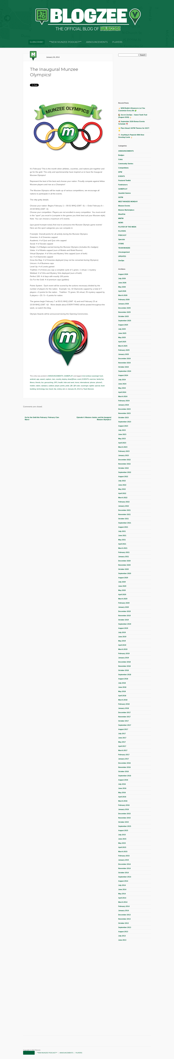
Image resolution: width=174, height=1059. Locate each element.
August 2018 (123, 679)
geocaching (48, 382)
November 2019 (124, 616)
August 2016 (123, 780)
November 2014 (124, 868)
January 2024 (123, 405)
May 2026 (122, 287)
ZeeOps (121, 261)
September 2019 (124, 624)
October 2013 (123, 923)
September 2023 (124, 422)
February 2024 (124, 401)
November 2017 (124, 717)
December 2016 (124, 763)
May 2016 (122, 793)
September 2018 (124, 675)
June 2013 (122, 940)
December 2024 (124, 359)
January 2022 (123, 506)
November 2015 (124, 818)
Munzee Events (124, 206)
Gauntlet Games (124, 193)
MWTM (120, 218)
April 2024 (122, 392)
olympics (44, 386)
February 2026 (124, 300)
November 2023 (124, 413)
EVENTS (85, 379)
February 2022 (124, 502)
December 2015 (124, 814)
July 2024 (122, 380)
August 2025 (123, 325)
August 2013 (123, 932)
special (97, 386)
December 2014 (124, 864)
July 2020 (122, 582)
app (37, 379)
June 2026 (122, 283)
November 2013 (124, 919)
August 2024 (123, 375)
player (57, 386)
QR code (76, 386)
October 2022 (123, 468)
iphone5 (99, 382)
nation (38, 386)
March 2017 (122, 750)
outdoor (51, 386)
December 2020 (124, 561)
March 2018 (122, 700)
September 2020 (124, 573)
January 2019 (123, 658)
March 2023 (122, 447)
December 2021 (124, 510)
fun (42, 382)
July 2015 (122, 835)
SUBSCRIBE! (36, 42)
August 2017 (123, 729)
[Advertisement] (138, 79)
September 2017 (124, 725)
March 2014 (122, 902)
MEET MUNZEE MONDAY (128, 202)
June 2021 (122, 536)
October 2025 (123, 316)
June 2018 (122, 687)
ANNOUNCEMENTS (97, 42)
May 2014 (122, 894)
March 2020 (122, 599)
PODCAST (122, 235)
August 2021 (123, 527)
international (84, 382)
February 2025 (124, 350)
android (33, 379)
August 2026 (123, 274)
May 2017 (122, 742)
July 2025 (122, 329)
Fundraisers (123, 185)
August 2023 (123, 426)
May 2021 (122, 540)
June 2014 (122, 889)
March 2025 (122, 346)
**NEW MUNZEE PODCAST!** (65, 42)
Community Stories (125, 164)
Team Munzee (88, 389)
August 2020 (123, 578)
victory (59, 389)
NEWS (120, 223)
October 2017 (123, 721)
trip (55, 389)
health (60, 382)
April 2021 (122, 544)
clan (53, 379)
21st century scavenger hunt (92, 376)
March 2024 (122, 396)
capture (48, 379)
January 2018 (123, 708)
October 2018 (123, 670)
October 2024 (123, 367)
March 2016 (122, 801)
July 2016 (122, 784)
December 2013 (124, 915)
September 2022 (124, 472)
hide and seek (69, 382)
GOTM (120, 197)
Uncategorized (124, 252)
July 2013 (122, 936)
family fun (100, 379)
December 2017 (124, 712)
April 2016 (122, 797)
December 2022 (124, 460)
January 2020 (123, 607)
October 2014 (123, 873)
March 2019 (122, 649)
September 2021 (124, 523)
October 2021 (123, 519)
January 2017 (123, 759)
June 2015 (122, 839)
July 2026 (122, 278)
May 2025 (122, 337)
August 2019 (123, 628)
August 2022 (123, 477)
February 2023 (124, 451)
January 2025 (123, 354)
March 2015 (122, 852)
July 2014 (122, 885)
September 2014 (124, 877)
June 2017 (122, 738)
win (64, 389)
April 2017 (122, 746)
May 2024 (122, 388)
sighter (91, 386)
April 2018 (122, 696)
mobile (32, 386)
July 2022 (122, 481)
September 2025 (124, 321)
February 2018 (124, 704)
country (58, 379)
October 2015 (123, 822)
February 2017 (124, 755)
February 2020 (124, 603)
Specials (121, 239)
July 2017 (122, 734)
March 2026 (122, 295)
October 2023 (123, 418)
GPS (55, 382)
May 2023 (122, 439)
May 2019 (122, 641)
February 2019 (124, 653)
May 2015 (122, 843)
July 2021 (122, 531)
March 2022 (122, 498)
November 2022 (124, 464)
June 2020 (122, 586)
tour (47, 389)
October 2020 (123, 569)
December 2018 (124, 662)
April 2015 (122, 847)
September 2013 (124, 927)
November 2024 (124, 363)
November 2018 (124, 666)
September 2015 (124, 826)
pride (67, 386)
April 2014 (122, 898)
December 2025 (124, 308)
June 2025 (122, 333)
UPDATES (122, 256)
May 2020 (122, 590)
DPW (120, 172)
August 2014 (123, 881)
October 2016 (123, 771)
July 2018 (122, 683)
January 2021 (123, 557)
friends (38, 382)
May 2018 (122, 691)
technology (41, 389)
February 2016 (124, 805)
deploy (64, 379)
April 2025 (122, 342)
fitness (32, 382)
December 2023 (124, 409)
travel (51, 389)
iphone (92, 382)
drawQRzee (72, 379)
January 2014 (123, 911)
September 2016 (124, 776)
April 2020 (122, 594)
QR (71, 386)
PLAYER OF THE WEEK (127, 227)
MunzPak (121, 214)
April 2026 (122, 291)
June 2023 (122, 434)
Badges (121, 155)
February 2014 (124, 906)
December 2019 (124, 611)
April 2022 (122, 493)
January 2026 (123, 304)
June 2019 (122, 637)
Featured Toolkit (124, 180)
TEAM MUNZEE (124, 248)
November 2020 (124, 565)
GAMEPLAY (68, 376)
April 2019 (122, 645)
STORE (121, 244)
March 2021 (122, 548)
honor (77, 382)
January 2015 (123, 860)
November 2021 (124, 514)
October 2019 (123, 620)
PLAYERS (117, 42)
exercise (93, 379)
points (62, 386)
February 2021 (124, 552)
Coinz (120, 159)
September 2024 (124, 371)
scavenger (84, 386)
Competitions (123, 168)
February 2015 (124, 856)
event (79, 379)
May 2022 (122, 489)
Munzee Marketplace (126, 210)
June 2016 (122, 788)
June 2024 (122, 384)
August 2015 (123, 830)
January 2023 (123, 455)
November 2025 (124, 312)
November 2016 (124, 767)
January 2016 (123, 809)
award (42, 379)
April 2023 (122, 443)
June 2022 (122, 485)
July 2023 (122, 430)
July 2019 (122, 632)
